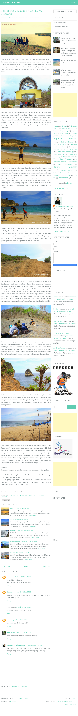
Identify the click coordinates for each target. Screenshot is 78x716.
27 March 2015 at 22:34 (22, 577)
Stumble (41, 495)
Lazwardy (10, 592)
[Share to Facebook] (9, 500)
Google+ (33, 495)
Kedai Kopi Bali (59, 154)
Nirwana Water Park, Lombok (19, 553)
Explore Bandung (67, 128)
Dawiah (55, 309)
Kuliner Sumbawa (67, 170)
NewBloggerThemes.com (67, 701)
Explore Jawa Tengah (67, 136)
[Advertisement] (65, 105)
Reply (9, 586)
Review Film (67, 175)
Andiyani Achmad (59, 348)
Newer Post (6, 566)
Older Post (46, 566)
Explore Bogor (64, 133)
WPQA (75, 698)
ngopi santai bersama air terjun (64, 323)
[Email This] (3, 500)
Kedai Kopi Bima (68, 157)
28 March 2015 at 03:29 (23, 592)
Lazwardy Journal (11, 2)
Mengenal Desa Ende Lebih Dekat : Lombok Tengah (68, 40)
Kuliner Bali (73, 162)
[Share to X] (7, 500)
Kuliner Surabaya (59, 173)
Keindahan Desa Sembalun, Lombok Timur (23, 542)
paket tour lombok (59, 22)
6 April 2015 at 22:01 (23, 607)
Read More (32, 515)
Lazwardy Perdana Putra (16, 645)
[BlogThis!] (5, 500)
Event (64, 126)
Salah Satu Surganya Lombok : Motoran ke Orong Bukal (68, 72)
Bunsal (55, 297)
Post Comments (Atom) (19, 686)
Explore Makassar (67, 142)
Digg (5, 496)
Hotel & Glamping (65, 152)
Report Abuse (60, 188)
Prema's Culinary (70, 705)
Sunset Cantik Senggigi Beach (19, 508)
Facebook (15, 495)
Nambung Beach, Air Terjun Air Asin (21, 531)
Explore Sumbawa (59, 144)
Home (74, 2)
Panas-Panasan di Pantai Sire (19, 519)
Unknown (10, 577)
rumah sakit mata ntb (60, 27)
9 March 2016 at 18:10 (35, 645)
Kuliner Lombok (65, 166)
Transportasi (63, 177)
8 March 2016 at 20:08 (23, 632)
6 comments (35, 17)
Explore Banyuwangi (60, 131)
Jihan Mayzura (58, 321)
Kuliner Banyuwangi (65, 164)
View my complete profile (62, 231)
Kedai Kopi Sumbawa (59, 162)
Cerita (55, 126)
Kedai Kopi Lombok (62, 159)
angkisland (11, 632)
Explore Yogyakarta (69, 149)
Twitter (24, 495)
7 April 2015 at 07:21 (22, 620)
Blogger (69, 183)
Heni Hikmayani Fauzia (61, 333)
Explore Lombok (21, 17)
